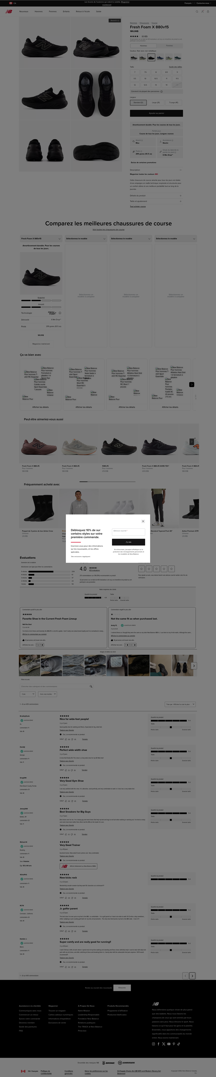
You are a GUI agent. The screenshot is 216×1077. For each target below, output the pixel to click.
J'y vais (128, 542)
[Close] (143, 521)
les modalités (122, 554)
